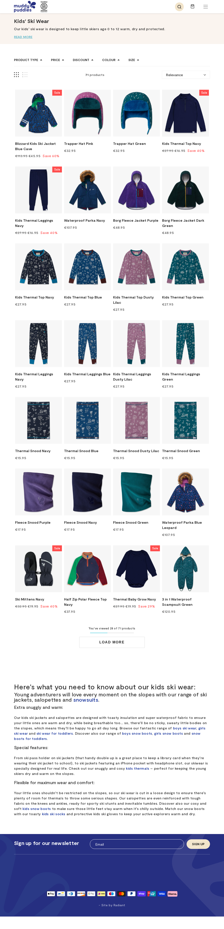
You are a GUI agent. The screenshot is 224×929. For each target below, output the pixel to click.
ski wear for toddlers (55, 733)
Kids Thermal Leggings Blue (87, 374)
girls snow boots (168, 733)
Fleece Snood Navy (80, 522)
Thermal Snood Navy (33, 451)
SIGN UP (198, 844)
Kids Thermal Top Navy (181, 143)
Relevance (174, 75)
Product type (26, 59)
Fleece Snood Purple (33, 522)
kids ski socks (53, 814)
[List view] (25, 74)
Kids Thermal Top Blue (83, 297)
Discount (81, 59)
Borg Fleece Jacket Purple (135, 220)
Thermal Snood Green (181, 451)
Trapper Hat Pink (78, 143)
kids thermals (137, 768)
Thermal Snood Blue (81, 451)
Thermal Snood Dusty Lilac (136, 451)
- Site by (112, 905)
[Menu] (205, 7)
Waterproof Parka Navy (84, 220)
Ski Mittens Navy (29, 599)
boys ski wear (184, 728)
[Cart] (192, 8)
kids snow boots (37, 808)
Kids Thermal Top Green (182, 297)
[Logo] (25, 6)
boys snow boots (137, 733)
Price (55, 59)
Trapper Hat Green (129, 143)
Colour (109, 59)
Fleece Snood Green (130, 522)
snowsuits (85, 699)
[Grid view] (16, 74)
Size (131, 59)
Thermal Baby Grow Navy (134, 599)
